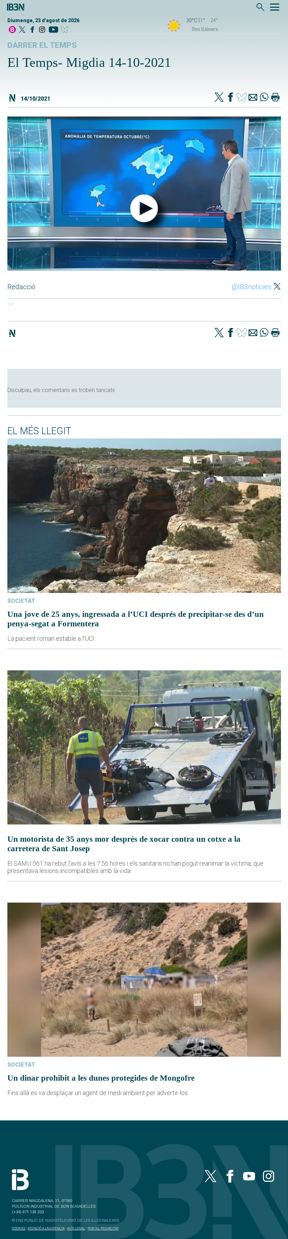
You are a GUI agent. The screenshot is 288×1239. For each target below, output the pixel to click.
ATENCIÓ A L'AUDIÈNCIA (46, 1228)
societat (21, 601)
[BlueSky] (66, 30)
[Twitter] (219, 97)
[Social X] (22, 30)
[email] (253, 97)
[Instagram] (42, 30)
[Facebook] (32, 30)
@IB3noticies (251, 287)
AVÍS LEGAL (76, 1228)
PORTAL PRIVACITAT (103, 1228)
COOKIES (18, 1228)
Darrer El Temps (42, 45)
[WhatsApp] (264, 97)
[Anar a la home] (12, 30)
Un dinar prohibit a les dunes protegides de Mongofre (101, 1077)
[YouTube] (53, 30)
